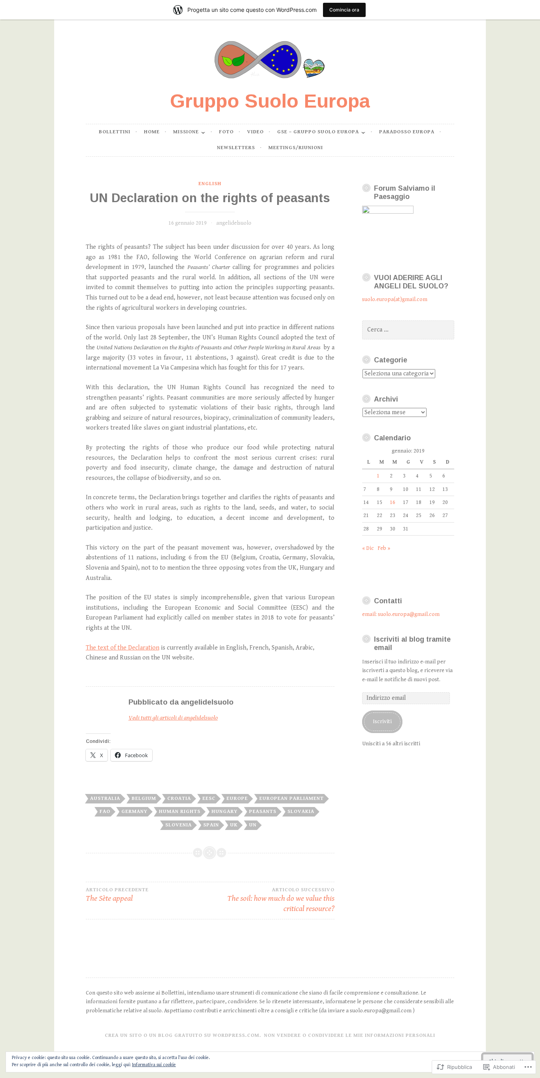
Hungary (224, 812)
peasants (262, 812)
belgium (144, 798)
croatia (179, 798)
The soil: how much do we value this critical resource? (280, 900)
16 (392, 502)
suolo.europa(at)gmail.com (394, 299)
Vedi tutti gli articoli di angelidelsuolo (173, 718)
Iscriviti (382, 721)
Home (152, 132)
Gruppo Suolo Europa (270, 101)
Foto (226, 132)
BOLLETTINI (114, 132)
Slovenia (178, 825)
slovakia (300, 812)
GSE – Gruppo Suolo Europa (318, 132)
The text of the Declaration (122, 648)
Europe (237, 798)
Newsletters (236, 148)
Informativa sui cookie (154, 1064)
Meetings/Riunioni (295, 148)
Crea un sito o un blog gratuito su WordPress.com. (183, 1035)
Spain (211, 825)
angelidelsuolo (233, 223)
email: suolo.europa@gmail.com (401, 614)
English (209, 184)
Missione (186, 132)
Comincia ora (344, 10)
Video (255, 132)
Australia (105, 798)
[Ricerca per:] (408, 330)
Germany (134, 812)
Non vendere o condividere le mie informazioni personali (349, 1035)
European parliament (291, 798)
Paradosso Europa (406, 132)
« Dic (368, 548)
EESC (208, 798)
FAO (105, 812)
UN (253, 825)
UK (234, 825)
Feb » (384, 548)
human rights (179, 812)
